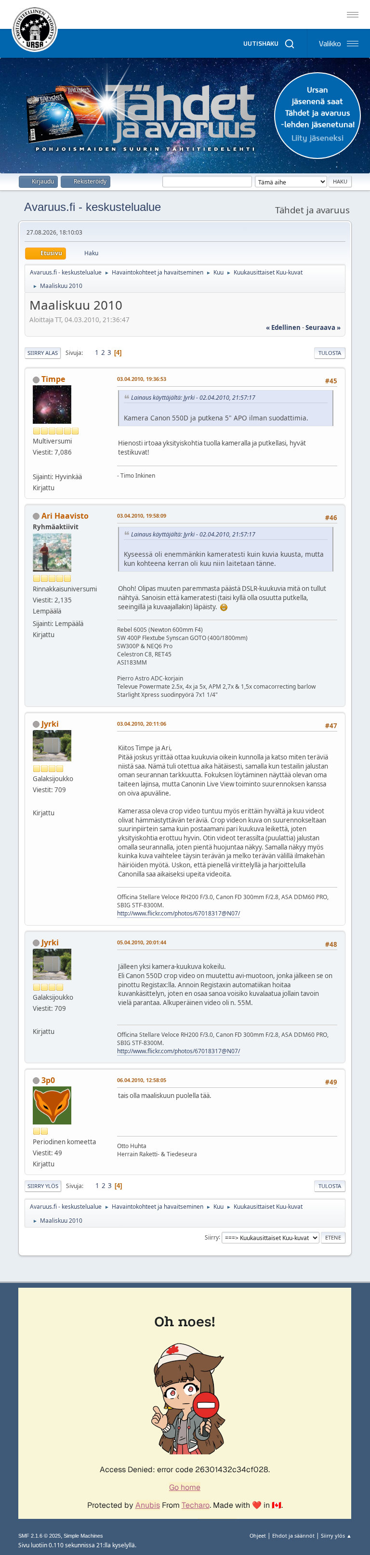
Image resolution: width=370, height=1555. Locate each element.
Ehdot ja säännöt (293, 1535)
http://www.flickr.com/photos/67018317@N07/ (178, 913)
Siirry (212, 1237)
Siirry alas (42, 352)
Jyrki (50, 724)
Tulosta (329, 352)
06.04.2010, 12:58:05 (141, 1080)
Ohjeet (258, 1535)
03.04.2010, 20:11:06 (141, 723)
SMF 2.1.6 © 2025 (39, 1536)
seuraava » (323, 327)
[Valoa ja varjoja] (36, 464)
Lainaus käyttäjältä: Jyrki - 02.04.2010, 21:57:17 (193, 397)
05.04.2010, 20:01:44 (141, 942)
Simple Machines (83, 1536)
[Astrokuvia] (36, 801)
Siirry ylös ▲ (336, 1535)
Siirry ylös (42, 1185)
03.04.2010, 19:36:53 (141, 378)
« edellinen (283, 327)
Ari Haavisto (65, 515)
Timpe (53, 379)
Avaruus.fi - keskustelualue (92, 206)
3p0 (48, 1080)
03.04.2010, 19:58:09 (141, 515)
